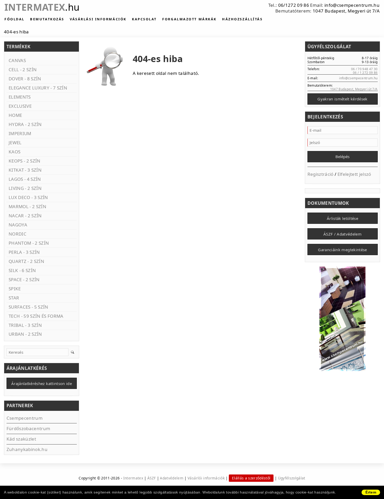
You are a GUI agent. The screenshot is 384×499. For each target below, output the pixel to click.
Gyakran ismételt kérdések (342, 98)
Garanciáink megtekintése (342, 249)
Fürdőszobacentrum (28, 428)
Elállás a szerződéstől (251, 478)
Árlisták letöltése (342, 218)
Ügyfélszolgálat (291, 478)
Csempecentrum (25, 418)
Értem (370, 492)
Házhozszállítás (242, 19)
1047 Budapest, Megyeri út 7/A (346, 11)
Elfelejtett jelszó (354, 174)
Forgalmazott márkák (189, 19)
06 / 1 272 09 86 (365, 72)
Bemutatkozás (47, 19)
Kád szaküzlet (21, 439)
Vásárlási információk (98, 19)
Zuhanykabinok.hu (27, 449)
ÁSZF (151, 478)
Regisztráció (320, 174)
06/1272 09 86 (293, 5)
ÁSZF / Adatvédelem (342, 234)
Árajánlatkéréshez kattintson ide (41, 383)
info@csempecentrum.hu (352, 5)
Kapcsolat (144, 19)
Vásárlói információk (206, 478)
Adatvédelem (171, 478)
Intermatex (41, 7)
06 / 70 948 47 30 (364, 69)
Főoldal (14, 19)
